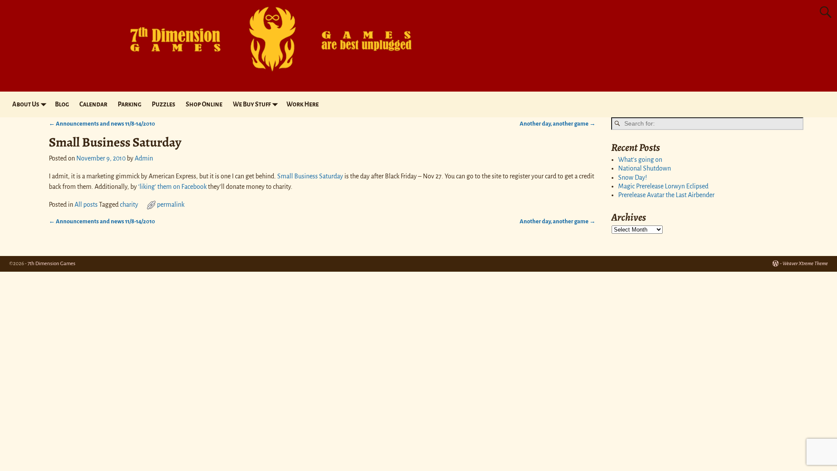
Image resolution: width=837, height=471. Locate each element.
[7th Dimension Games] (264, 75)
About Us (25, 104)
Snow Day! (632, 177)
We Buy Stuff (252, 104)
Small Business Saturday (310, 176)
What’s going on (640, 159)
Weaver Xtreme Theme (805, 263)
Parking (129, 104)
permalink (170, 204)
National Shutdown (644, 168)
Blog (62, 104)
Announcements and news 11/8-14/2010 (102, 123)
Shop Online (204, 104)
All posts (86, 204)
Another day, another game (557, 123)
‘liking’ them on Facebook (172, 186)
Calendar (93, 104)
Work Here (302, 104)
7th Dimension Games (51, 263)
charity (129, 204)
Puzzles (163, 104)
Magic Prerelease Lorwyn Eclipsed (663, 186)
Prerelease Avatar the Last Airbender (666, 194)
